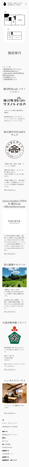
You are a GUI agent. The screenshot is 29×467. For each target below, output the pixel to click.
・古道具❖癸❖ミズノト (9, 79)
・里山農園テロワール (9, 77)
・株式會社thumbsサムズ (10, 71)
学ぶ (4, 438)
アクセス (14, 460)
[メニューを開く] (26, 4)
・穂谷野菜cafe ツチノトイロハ (12, 69)
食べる (5, 431)
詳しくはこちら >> (10, 190)
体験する (6, 457)
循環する (6, 450)
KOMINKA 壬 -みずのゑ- (14, 5)
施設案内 (6, 460)
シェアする (6, 444)
